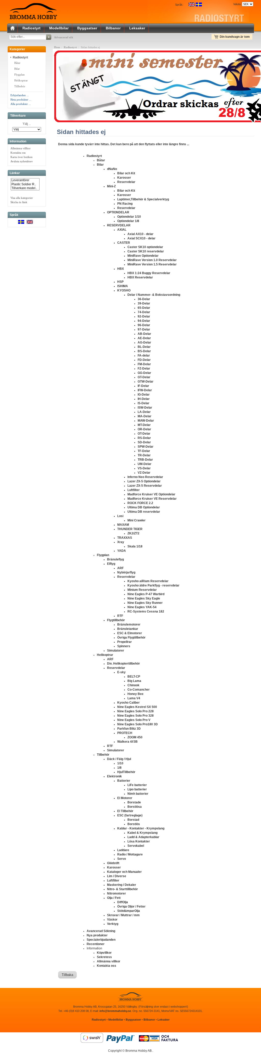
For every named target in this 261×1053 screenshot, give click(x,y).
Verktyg (112, 923)
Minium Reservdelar (142, 589)
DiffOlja (122, 902)
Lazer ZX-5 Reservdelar (144, 485)
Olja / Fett (114, 897)
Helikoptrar (21, 80)
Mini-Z (111, 186)
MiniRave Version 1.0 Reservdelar (152, 260)
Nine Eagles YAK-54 (141, 607)
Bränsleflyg (115, 559)
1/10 (120, 763)
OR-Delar (144, 429)
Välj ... (27, 124)
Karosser (124, 177)
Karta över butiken (21, 156)
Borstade (134, 802)
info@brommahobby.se (115, 1010)
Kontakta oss (17, 152)
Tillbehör (20, 86)
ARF (120, 568)
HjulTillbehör (126, 772)
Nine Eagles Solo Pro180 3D (137, 724)
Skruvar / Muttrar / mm (123, 915)
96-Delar (144, 325)
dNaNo (112, 168)
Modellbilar (59, 28)
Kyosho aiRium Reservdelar (147, 581)
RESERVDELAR (118, 225)
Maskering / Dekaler (121, 884)
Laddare (123, 850)
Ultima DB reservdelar (143, 511)
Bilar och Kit (126, 173)
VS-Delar (144, 468)
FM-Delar (144, 364)
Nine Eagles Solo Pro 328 (135, 715)
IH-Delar (144, 398)
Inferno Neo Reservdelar (145, 477)
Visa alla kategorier (21, 197)
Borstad (133, 819)
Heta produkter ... (20, 99)
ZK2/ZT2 (133, 533)
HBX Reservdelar (140, 277)
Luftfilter (133, 490)
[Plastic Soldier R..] (25, 184)
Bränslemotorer (128, 624)
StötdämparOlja (128, 910)
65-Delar (144, 307)
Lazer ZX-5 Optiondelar (144, 481)
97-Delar (144, 329)
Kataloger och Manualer (124, 871)
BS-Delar (144, 351)
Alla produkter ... (20, 103)
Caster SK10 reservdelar (145, 251)
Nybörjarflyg (126, 572)
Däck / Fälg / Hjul (119, 759)
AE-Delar (144, 338)
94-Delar (144, 320)
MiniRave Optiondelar (143, 255)
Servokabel (135, 845)
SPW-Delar (145, 446)
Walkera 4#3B (127, 741)
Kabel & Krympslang (142, 832)
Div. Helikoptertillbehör (123, 663)
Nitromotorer (116, 893)
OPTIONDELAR (118, 212)
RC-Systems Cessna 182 (145, 611)
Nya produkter (97, 935)
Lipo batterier (137, 789)
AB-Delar (144, 333)
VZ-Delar (144, 472)
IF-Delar (143, 385)
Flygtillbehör (116, 620)
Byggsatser (87, 28)
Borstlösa (134, 806)
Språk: (179, 4)
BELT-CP (133, 676)
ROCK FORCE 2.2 (140, 503)
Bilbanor (113, 28)
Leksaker (137, 28)
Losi (120, 516)
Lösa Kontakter (138, 841)
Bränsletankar (127, 628)
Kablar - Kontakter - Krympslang (140, 828)
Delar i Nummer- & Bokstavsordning (153, 294)
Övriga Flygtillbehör (131, 637)
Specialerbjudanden (101, 939)
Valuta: (236, 4)
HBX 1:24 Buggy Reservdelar (148, 273)
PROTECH (124, 732)
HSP (120, 281)
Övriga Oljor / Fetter (131, 906)
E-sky (121, 672)
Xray (120, 542)
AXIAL (121, 229)
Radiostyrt (31, 28)
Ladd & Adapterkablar (143, 837)
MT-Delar (144, 424)
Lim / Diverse (116, 876)
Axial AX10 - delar (140, 234)
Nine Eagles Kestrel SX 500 (137, 706)
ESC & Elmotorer (129, 633)
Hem (57, 47)
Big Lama (134, 680)
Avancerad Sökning (101, 931)
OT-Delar (144, 433)
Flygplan (19, 74)
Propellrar (124, 641)
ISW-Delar (145, 407)
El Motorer (124, 798)
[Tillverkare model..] (25, 188)
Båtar (17, 62)
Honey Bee (135, 693)
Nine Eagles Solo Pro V (133, 719)
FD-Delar (144, 359)
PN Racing (125, 203)
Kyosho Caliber (128, 702)
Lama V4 (133, 698)
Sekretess (104, 957)
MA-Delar (144, 416)
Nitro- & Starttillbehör (122, 889)
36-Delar (144, 299)
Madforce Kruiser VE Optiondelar (151, 494)
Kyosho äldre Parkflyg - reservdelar (153, 585)
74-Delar (144, 312)
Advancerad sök (63, 37)
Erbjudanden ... (19, 95)
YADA (121, 550)
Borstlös (133, 824)
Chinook (133, 685)
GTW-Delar (145, 381)
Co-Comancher (138, 689)
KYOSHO (123, 290)
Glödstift (113, 863)
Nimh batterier (137, 793)
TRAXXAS (124, 537)
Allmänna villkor (20, 148)
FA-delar (144, 355)
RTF (120, 615)
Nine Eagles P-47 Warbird (145, 594)
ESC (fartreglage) (129, 815)
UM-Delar (144, 464)
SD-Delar (144, 442)
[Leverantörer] (25, 180)
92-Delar (144, 316)
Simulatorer (115, 650)
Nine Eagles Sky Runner (145, 602)
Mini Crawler (136, 520)
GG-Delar (144, 372)
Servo (121, 858)
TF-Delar (144, 450)
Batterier (123, 780)
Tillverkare (18, 115)
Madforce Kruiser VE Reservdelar (152, 498)
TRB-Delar (145, 459)
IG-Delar (144, 394)
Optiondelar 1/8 (128, 221)
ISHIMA (122, 286)
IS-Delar (143, 403)
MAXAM (123, 524)
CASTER (123, 242)
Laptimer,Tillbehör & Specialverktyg (143, 199)
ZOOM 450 (134, 737)
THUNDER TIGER (129, 529)
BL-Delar (144, 346)
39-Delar (144, 303)
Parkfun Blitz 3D (129, 728)
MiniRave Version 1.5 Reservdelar (152, 264)
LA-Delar (144, 411)
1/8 (119, 767)
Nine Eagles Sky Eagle (143, 598)
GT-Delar (144, 377)
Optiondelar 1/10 (129, 216)
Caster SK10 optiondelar (145, 247)
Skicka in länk (18, 202)
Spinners (123, 646)
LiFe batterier (137, 785)
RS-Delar (144, 437)
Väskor (112, 919)
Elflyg (111, 563)
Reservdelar (126, 181)
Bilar (17, 68)
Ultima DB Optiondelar (143, 507)
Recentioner (96, 944)
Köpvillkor (104, 952)
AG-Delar (144, 342)
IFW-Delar (145, 390)
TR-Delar (144, 455)
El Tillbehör (125, 811)
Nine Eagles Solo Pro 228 (135, 711)
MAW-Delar (146, 420)
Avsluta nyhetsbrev (21, 161)
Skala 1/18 (134, 546)
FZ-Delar (144, 368)
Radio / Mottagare (130, 854)
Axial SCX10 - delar (141, 238)
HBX (120, 268)
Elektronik (114, 776)
